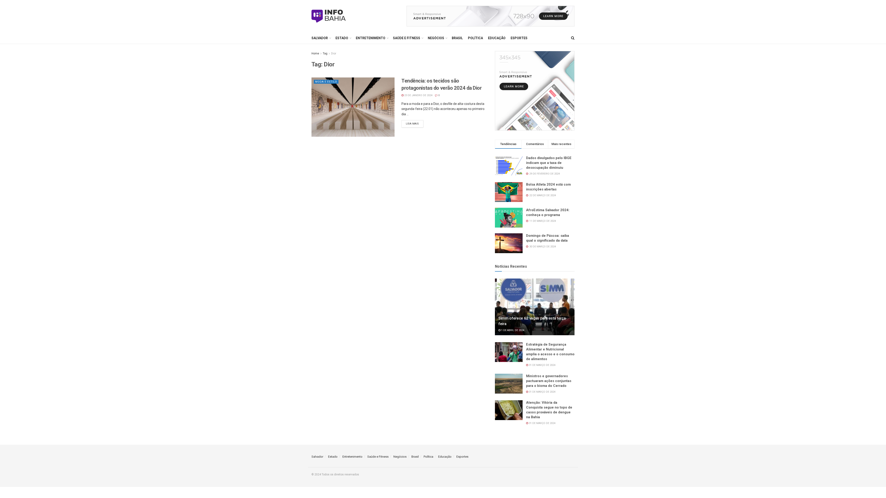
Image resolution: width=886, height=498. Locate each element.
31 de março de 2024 (541, 365)
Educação (497, 38)
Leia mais (412, 123)
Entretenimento (370, 38)
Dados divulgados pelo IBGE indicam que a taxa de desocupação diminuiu (549, 163)
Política (475, 38)
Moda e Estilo (326, 81)
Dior (333, 53)
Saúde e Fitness (406, 38)
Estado (341, 38)
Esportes (519, 38)
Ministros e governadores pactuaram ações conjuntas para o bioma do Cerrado (548, 381)
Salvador (319, 38)
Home (315, 53)
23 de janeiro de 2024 (418, 95)
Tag (325, 53)
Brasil (457, 38)
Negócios (436, 38)
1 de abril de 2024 (512, 330)
